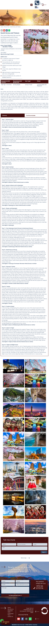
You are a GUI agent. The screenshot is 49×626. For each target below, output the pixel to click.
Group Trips (6, 26)
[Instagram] (26, 618)
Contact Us (10, 616)
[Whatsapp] (30, 618)
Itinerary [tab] (4, 115)
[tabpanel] (24, 236)
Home (2, 26)
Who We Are (11, 609)
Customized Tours (10, 614)
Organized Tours (10, 611)
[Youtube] (18, 618)
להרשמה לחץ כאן (6, 622)
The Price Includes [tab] (30, 115)
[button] (31, 5)
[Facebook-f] (22, 618)
